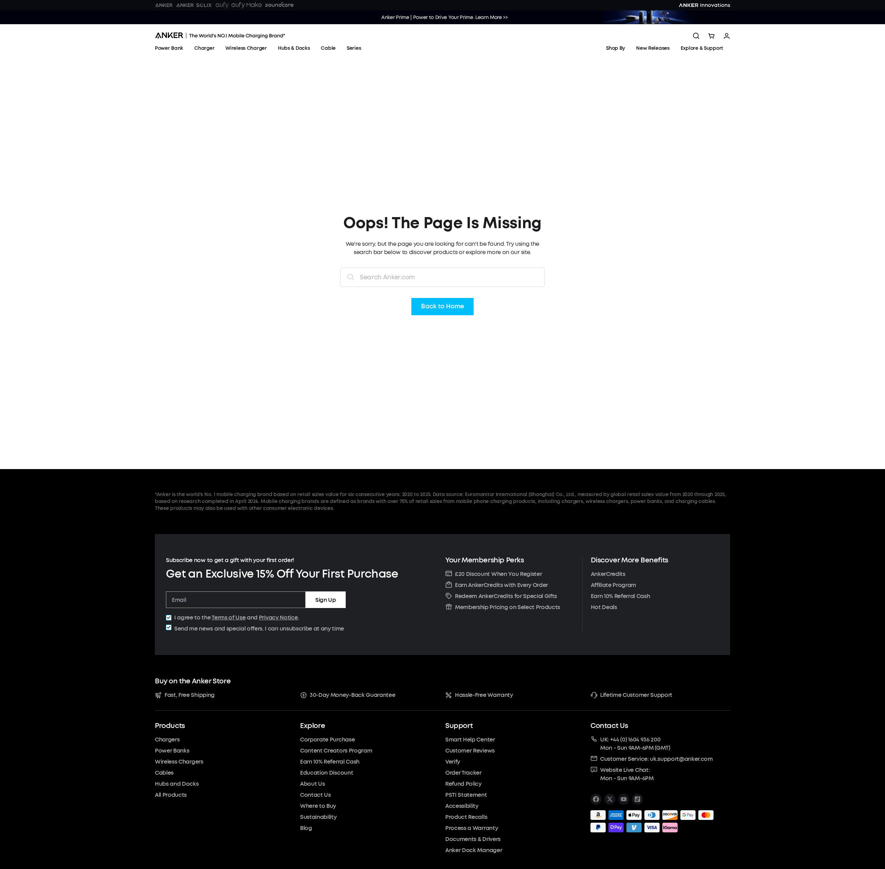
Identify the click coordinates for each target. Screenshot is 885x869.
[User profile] (726, 35)
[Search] (696, 35)
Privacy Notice (278, 617)
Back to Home (442, 306)
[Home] (220, 35)
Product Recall (712, 17)
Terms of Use (228, 617)
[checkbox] (168, 617)
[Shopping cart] (711, 35)
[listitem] (596, 799)
